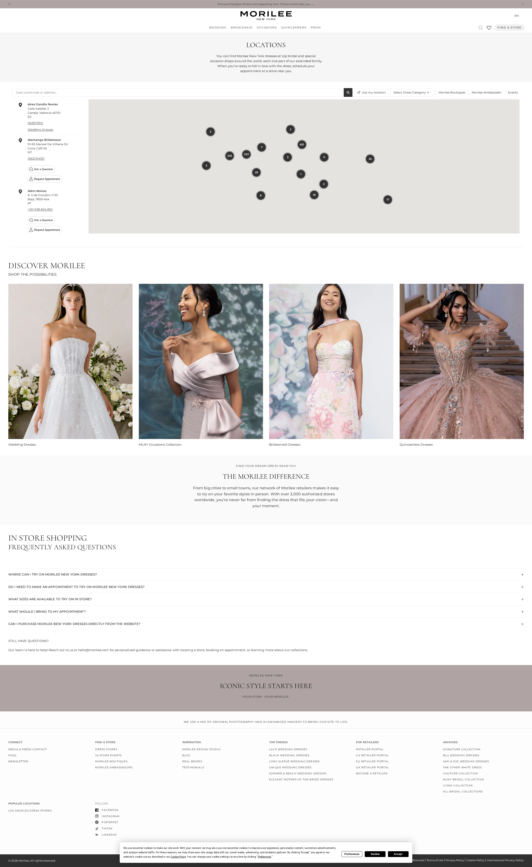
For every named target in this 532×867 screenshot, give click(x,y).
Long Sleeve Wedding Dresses (294, 761)
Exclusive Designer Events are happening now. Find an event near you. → (266, 4)
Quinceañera (294, 27)
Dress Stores (106, 749)
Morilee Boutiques (111, 761)
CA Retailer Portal (372, 755)
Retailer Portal (370, 749)
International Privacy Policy (505, 860)
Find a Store (510, 27)
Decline (375, 854)
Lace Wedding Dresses (288, 749)
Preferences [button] (264, 856)
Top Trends (278, 742)
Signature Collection (462, 749)
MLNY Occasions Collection (160, 444)
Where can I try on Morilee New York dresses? (52, 574)
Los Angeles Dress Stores (30, 810)
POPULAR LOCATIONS (24, 803)
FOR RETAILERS (367, 742)
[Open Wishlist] (489, 29)
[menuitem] (218, 27)
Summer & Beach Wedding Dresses (298, 773)
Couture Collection (460, 773)
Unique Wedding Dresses (290, 767)
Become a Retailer (371, 773)
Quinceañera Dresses (416, 444)
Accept (398, 854)
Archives (450, 742)
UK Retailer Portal (372, 767)
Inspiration (191, 742)
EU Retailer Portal (372, 761)
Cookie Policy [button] (178, 856)
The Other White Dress (462, 767)
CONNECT (15, 742)
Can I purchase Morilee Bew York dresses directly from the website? (74, 624)
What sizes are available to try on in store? (50, 599)
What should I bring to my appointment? (47, 612)
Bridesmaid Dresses (284, 444)
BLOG (186, 755)
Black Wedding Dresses (289, 755)
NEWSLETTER (18, 761)
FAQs (12, 755)
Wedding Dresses (22, 444)
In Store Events (108, 755)
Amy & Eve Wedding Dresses (466, 761)
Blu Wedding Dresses (461, 755)
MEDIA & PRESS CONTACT (27, 749)
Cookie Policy (475, 860)
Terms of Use (434, 860)
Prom (316, 27)
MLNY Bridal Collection (463, 779)
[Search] (481, 28)
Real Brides (192, 761)
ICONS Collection (458, 785)
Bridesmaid (242, 27)
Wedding (217, 27)
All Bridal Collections (463, 791)
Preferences (352, 854)
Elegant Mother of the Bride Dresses (301, 779)
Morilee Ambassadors (114, 767)
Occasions (267, 27)
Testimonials (193, 767)
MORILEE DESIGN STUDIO (201, 749)
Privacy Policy (455, 860)
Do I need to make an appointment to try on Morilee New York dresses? (76, 587)
